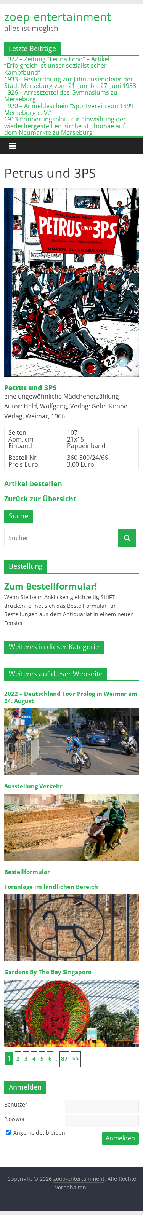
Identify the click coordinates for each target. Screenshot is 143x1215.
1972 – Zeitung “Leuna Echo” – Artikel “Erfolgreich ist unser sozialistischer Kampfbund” (56, 66)
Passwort (15, 1119)
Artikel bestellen (33, 484)
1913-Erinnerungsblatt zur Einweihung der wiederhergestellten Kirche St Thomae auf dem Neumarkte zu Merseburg (65, 126)
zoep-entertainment (57, 17)
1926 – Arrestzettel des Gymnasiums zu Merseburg (60, 96)
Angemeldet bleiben (38, 1132)
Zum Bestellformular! (50, 586)
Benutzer (15, 1104)
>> (75, 1059)
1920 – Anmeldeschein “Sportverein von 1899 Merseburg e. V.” (68, 109)
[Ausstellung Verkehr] (71, 793)
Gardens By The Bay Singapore (48, 972)
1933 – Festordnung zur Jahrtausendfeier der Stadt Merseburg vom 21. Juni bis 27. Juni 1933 (70, 82)
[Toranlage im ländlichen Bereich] (71, 894)
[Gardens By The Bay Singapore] (71, 979)
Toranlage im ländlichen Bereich (51, 887)
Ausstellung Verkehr (33, 786)
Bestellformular (27, 872)
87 (64, 1059)
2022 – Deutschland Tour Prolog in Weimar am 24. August (70, 697)
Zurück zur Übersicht (40, 499)
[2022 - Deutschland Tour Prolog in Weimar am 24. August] (71, 708)
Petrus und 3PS (30, 388)
